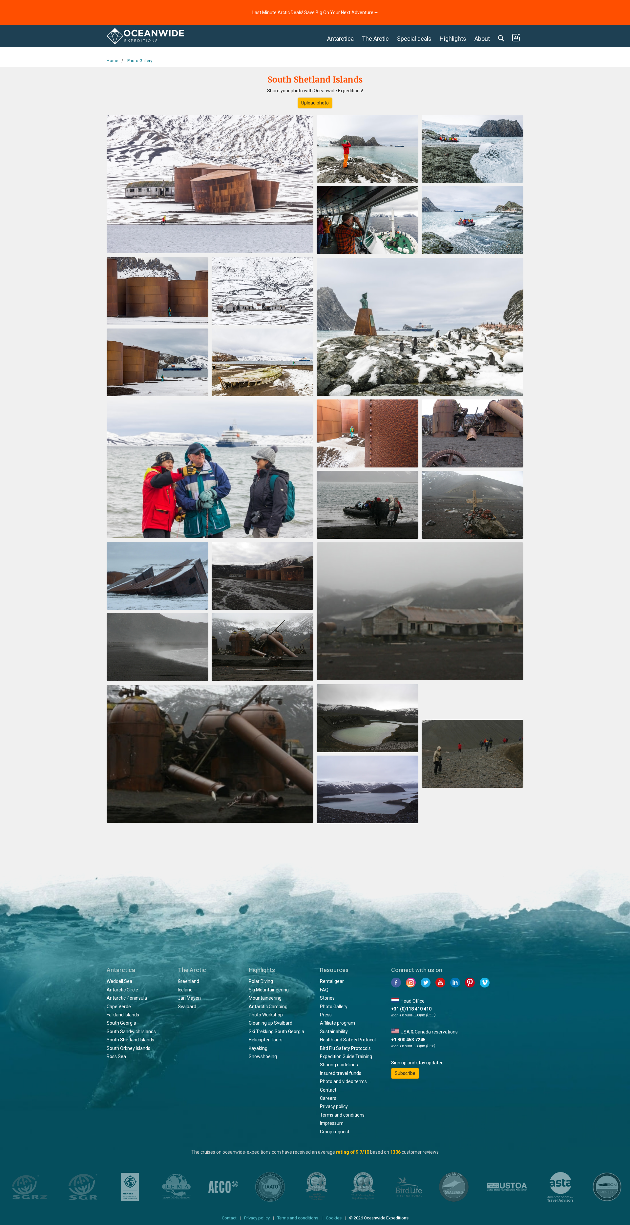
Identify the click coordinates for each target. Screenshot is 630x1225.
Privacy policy (334, 1106)
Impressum (332, 1123)
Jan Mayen (189, 998)
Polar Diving (261, 981)
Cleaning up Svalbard (270, 1023)
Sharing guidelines (339, 1064)
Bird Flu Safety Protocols (345, 1048)
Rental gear (332, 981)
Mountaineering (265, 998)
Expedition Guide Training (346, 1056)
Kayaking (258, 1048)
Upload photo (315, 102)
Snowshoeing (263, 1056)
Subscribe (405, 1073)
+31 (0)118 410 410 (411, 1008)
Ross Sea (116, 1056)
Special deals (414, 38)
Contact (328, 1090)
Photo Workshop (266, 1014)
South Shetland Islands (130, 1039)
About (482, 38)
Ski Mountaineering (269, 989)
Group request (334, 1131)
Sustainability (334, 1031)
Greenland (188, 981)
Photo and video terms (343, 1081)
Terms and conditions (342, 1115)
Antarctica (340, 38)
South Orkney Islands (128, 1048)
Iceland (185, 989)
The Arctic (375, 38)
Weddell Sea (119, 981)
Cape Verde (119, 1006)
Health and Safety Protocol (348, 1039)
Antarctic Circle (122, 989)
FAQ (324, 989)
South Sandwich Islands (131, 1031)
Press (326, 1014)
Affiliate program (337, 1023)
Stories (327, 998)
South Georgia (121, 1023)
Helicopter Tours (266, 1039)
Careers (328, 1098)
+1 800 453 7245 (408, 1039)
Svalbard (187, 1006)
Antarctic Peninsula (127, 998)
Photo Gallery (333, 1006)
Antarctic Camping (268, 1006)
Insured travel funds (340, 1073)
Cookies (334, 1217)
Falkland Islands (123, 1014)
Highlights (453, 38)
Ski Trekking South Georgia (276, 1031)
